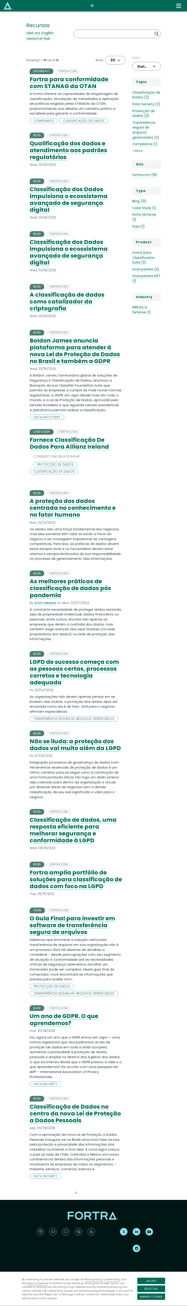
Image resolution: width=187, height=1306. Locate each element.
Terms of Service (37, 1283)
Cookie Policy (111, 1279)
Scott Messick (45, 603)
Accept (151, 1281)
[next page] (84, 1193)
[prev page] (68, 1193)
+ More (137, 151)
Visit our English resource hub (40, 35)
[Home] (8, 5)
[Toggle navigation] (179, 5)
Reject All (151, 1288)
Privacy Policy (93, 1279)
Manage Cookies (151, 1296)
